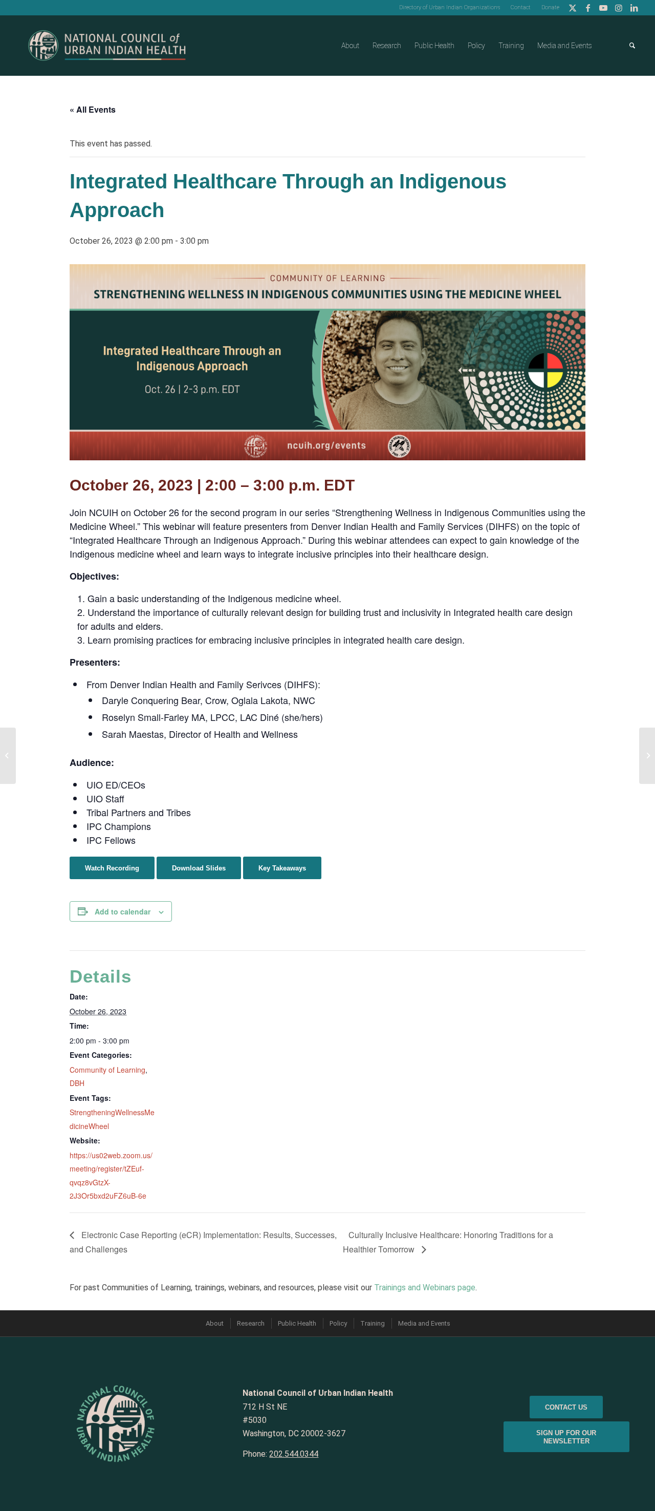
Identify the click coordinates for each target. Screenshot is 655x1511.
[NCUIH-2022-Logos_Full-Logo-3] (107, 45)
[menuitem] (450, 7)
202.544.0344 (293, 1454)
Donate (550, 7)
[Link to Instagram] (618, 7)
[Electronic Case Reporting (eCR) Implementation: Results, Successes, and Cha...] (8, 756)
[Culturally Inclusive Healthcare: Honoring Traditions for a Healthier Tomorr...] (647, 756)
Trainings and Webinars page (424, 1287)
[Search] (632, 45)
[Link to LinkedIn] (634, 7)
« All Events (93, 109)
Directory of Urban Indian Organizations (449, 7)
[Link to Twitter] (572, 7)
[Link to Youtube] (603, 7)
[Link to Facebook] (587, 7)
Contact (521, 7)
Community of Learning (107, 1070)
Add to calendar (122, 911)
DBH (77, 1083)
